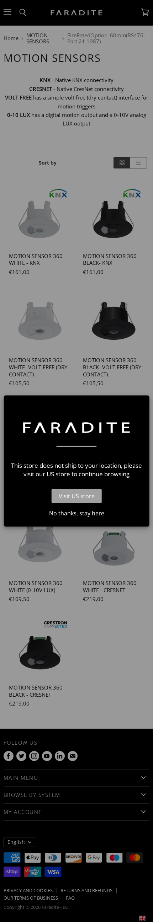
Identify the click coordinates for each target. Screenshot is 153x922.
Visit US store (77, 496)
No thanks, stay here (76, 513)
